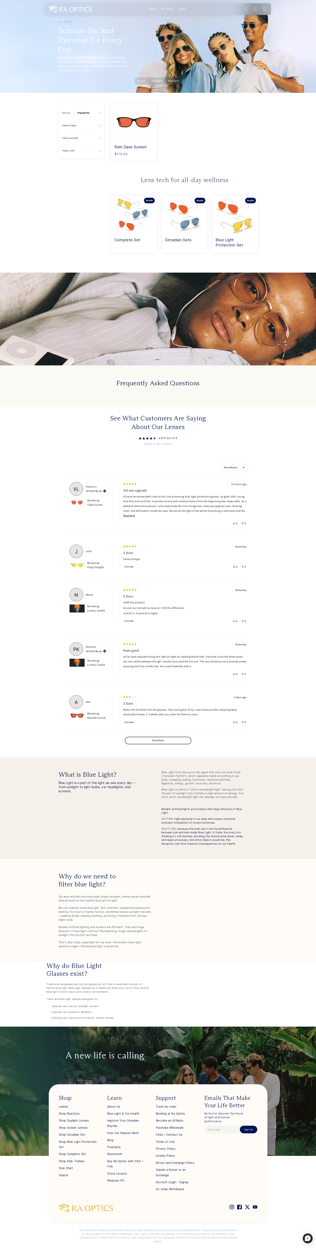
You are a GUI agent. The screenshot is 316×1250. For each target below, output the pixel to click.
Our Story (167, 9)
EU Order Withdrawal (170, 1189)
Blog (110, 1140)
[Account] (255, 9)
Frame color (68, 151)
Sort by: (76, 113)
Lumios (63, 1106)
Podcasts (114, 1147)
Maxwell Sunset (96, 718)
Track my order (166, 1106)
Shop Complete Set (72, 1154)
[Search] (246, 9)
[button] (264, 9)
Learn (182, 9)
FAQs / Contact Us (169, 1134)
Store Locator (117, 1173)
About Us (113, 1106)
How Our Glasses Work (123, 1133)
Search (64, 1175)
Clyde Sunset (95, 504)
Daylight (157, 81)
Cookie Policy (165, 1155)
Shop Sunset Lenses (73, 1127)
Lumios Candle (96, 610)
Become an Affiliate (169, 1120)
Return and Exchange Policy (175, 1163)
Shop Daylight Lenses (74, 1120)
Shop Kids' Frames (72, 1161)
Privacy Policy (166, 1148)
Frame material (70, 138)
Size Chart (66, 1168)
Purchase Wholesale (170, 1127)
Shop (152, 9)
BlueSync (173, 81)
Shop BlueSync (69, 1113)
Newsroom (114, 1154)
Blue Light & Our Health (123, 1113)
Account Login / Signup (172, 1182)
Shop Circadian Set (72, 1134)
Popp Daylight (95, 567)
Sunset (141, 81)
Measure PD (115, 1180)
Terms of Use (165, 1141)
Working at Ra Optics (170, 1113)
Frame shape (69, 125)
